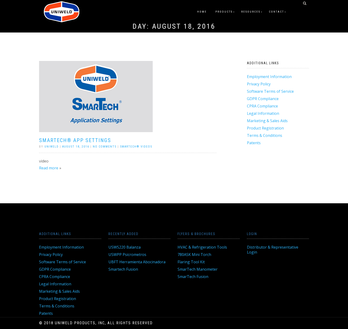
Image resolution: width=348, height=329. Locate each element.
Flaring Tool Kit (191, 261)
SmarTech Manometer (198, 269)
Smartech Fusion (123, 269)
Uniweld (52, 146)
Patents (254, 142)
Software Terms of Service (270, 91)
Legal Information (263, 113)
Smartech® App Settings (75, 140)
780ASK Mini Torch (194, 254)
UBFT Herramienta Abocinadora (136, 261)
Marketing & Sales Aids (267, 120)
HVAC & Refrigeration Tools (202, 247)
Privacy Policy (259, 84)
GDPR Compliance (263, 98)
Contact (276, 11)
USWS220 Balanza (124, 247)
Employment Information (269, 76)
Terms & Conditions (264, 135)
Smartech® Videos (136, 146)
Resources (250, 11)
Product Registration (265, 128)
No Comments (104, 146)
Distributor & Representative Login (272, 250)
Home (202, 11)
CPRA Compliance (262, 106)
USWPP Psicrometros (127, 254)
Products (224, 11)
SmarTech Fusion (193, 276)
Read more (48, 168)
